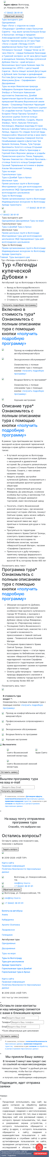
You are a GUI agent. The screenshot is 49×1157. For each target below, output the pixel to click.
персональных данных (24, 799)
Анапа (5, 914)
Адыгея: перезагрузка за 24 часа (18, 40)
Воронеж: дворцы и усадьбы (31, 153)
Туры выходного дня (12, 19)
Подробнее (12, 1155)
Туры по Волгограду (12, 195)
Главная (4, 257)
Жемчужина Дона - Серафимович (19, 80)
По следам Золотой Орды (32, 132)
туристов (18, 801)
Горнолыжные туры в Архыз (16, 972)
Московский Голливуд (21, 168)
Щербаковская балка (12, 47)
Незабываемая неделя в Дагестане (19, 141)
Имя (4, 1018)
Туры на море (9, 86)
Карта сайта (8, 863)
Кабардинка (8, 919)
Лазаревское (8, 929)
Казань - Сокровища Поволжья (17, 104)
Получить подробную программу (19, 305)
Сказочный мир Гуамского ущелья (29, 107)
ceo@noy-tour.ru (22, 883)
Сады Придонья (36, 37)
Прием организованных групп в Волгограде (23, 198)
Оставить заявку (9, 772)
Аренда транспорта (11, 204)
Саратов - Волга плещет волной (18, 71)
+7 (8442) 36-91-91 (13, 12)
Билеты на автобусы (12, 910)
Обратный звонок (13, 16)
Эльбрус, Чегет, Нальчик (14, 122)
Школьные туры (10, 180)
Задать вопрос (10, 849)
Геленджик (7, 935)
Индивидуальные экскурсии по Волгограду (23, 201)
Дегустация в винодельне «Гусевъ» (28, 77)
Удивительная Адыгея (13, 98)
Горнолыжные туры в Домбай (17, 968)
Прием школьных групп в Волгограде (20, 183)
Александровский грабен (14, 37)
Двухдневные (8, 83)
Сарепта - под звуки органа (16, 31)
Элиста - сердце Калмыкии (20, 53)
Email (4, 1026)
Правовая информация (13, 866)
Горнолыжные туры (11, 174)
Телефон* (6, 1022)
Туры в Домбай (9, 177)
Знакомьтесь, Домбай (26, 95)
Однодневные (8, 22)
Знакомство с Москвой (22, 159)
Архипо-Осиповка (11, 924)
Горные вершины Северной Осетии (25, 138)
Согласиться (40, 1153)
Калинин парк (33, 65)
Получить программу (11, 791)
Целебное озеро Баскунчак (29, 28)
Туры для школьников (13, 961)
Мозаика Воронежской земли (29, 101)
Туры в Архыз (24, 177)
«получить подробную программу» (19, 338)
